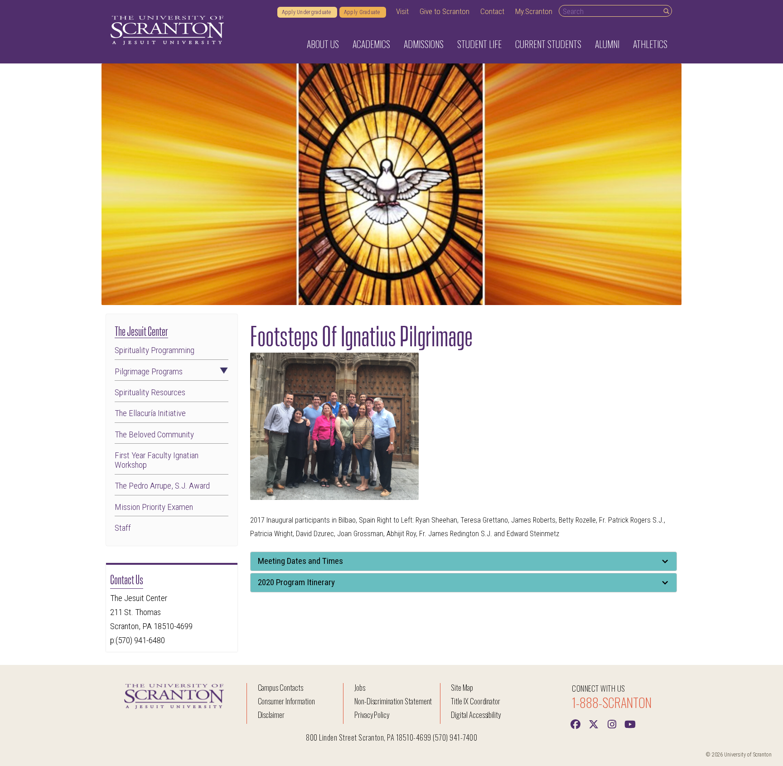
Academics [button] (371, 44)
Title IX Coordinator (475, 701)
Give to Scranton (444, 11)
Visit (402, 11)
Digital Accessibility (476, 714)
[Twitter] (594, 723)
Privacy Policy (371, 714)
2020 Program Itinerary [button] (296, 582)
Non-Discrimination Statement (393, 701)
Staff (123, 528)
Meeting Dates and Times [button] (300, 561)
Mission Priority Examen (154, 507)
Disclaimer (271, 714)
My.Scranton (533, 11)
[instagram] (612, 723)
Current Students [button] (548, 44)
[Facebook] (575, 723)
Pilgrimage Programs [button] (149, 371)
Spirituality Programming (154, 350)
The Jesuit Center (141, 330)
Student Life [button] (479, 44)
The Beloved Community (154, 434)
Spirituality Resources (150, 392)
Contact (492, 11)
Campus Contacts (280, 687)
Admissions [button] (424, 44)
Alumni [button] (607, 44)
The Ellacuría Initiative (150, 413)
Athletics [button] (650, 44)
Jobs (359, 687)
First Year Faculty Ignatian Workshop (156, 460)
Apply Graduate (363, 12)
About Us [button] (323, 44)
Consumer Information (286, 701)
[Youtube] (630, 723)
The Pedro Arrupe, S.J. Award (162, 485)
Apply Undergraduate (307, 12)
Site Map (462, 687)
